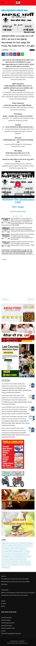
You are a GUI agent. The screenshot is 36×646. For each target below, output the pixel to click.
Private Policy (4, 590)
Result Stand (5, 562)
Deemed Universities (6, 625)
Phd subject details (20, 559)
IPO (10, 554)
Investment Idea (6, 556)
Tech (21, 564)
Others (25, 10)
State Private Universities (8, 623)
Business (29, 543)
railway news (5, 567)
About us (3, 576)
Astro (12, 543)
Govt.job (3, 10)
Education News (27, 546)
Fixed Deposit (5, 548)
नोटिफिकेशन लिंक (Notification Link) (18, 201)
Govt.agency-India (7, 551)
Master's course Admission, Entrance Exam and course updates (18, 592)
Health (27, 551)
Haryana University (18, 551)
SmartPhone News (25, 562)
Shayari (3, 601)
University (27, 564)
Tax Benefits (15, 564)
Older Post (30, 299)
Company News (12, 546)
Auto (17, 543)
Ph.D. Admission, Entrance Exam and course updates (15, 579)
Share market (14, 562)
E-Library (3, 603)
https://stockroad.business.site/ (19, 643)
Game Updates (14, 548)
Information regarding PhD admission (11, 633)
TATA (9, 564)
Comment (32, 50)
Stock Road (21, 641)
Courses (3, 631)
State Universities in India (7, 628)
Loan (3, 559)
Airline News (5, 543)
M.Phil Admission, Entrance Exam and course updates (15, 581)
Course (19, 546)
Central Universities (6, 617)
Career (4, 546)
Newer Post (5, 299)
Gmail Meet (23, 548)
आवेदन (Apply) (18, 207)
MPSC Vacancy (20, 10)
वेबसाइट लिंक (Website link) (18, 211)
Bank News (23, 543)
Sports (4, 564)
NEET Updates (10, 559)
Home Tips (4, 554)
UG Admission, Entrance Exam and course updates (14, 595)
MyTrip (3, 606)
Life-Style (27, 556)
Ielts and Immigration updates (20, 554)
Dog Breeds (4, 584)
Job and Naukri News (11, 10)
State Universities (6, 620)
